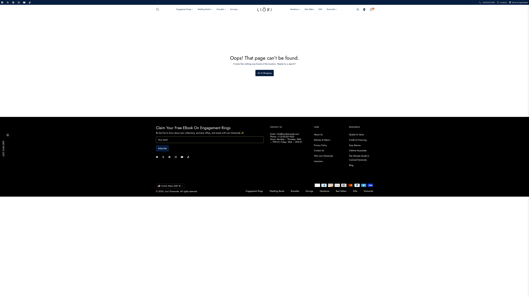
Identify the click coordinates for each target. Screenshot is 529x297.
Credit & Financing (358, 139)
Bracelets (295, 191)
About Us (318, 134)
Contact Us (319, 150)
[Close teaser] (7, 135)
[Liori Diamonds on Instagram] (176, 157)
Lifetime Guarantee (357, 150)
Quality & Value (356, 134)
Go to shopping (265, 73)
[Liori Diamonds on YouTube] (182, 157)
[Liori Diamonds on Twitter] (164, 157)
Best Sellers (341, 191)
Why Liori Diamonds (323, 155)
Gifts (355, 191)
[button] (158, 9)
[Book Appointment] (364, 9)
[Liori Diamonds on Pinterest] (170, 157)
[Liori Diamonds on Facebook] (158, 157)
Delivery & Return (322, 139)
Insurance (318, 161)
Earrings (309, 191)
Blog (351, 165)
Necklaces (324, 191)
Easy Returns (355, 145)
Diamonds (368, 191)
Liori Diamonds (172, 191)
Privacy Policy (320, 145)
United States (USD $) (171, 185)
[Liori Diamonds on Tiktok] (189, 157)
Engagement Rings (254, 191)
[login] (357, 9)
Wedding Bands (276, 191)
